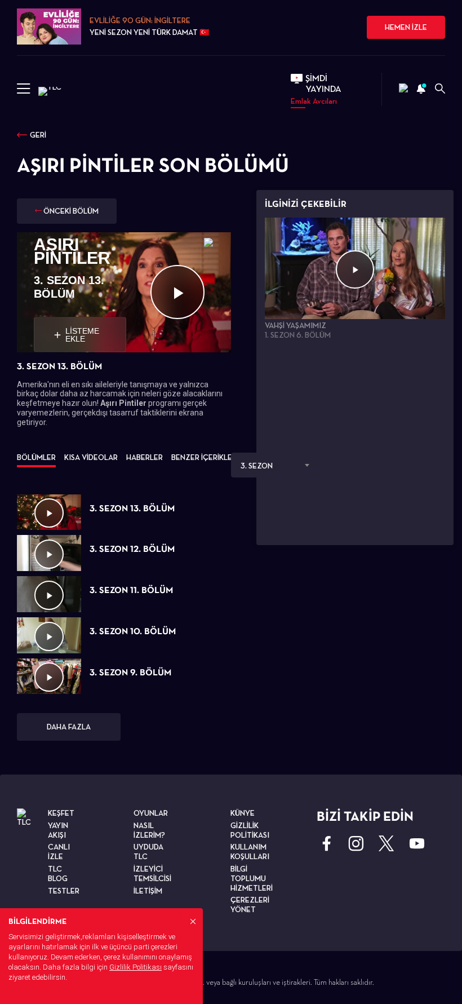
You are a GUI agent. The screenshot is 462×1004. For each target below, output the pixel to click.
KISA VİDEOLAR (91, 457)
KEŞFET (61, 812)
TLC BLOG (58, 873)
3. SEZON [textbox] (257, 465)
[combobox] (273, 465)
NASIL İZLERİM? (149, 830)
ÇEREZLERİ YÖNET (249, 904)
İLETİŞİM (148, 890)
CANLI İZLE (59, 851)
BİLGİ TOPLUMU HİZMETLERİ (251, 878)
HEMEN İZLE (406, 27)
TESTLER (63, 890)
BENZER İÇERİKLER (204, 457)
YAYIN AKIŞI (58, 830)
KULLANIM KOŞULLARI (249, 851)
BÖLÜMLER (36, 457)
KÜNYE (242, 812)
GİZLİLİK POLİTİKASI (249, 830)
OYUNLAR (151, 812)
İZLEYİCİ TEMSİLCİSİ (152, 873)
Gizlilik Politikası (135, 967)
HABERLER (144, 457)
